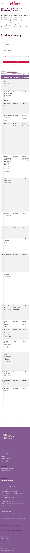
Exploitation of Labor (8, 497)
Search (16, 61)
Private (15, 80)
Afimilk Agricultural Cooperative (8, 333)
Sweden (24, 123)
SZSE (14, 227)
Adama (5, 227)
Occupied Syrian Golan (24, 324)
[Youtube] (7, 543)
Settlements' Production (8, 505)
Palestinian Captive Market (9, 491)
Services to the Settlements (9, 508)
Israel (24, 80)
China (23, 227)
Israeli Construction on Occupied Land (12, 503)
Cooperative (17, 329)
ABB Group (7, 123)
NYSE (14, 125)
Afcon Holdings (7, 275)
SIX (18, 125)
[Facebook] (1, 543)
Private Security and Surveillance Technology (14, 518)
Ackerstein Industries (7, 180)
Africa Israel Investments (7, 345)
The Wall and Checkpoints (9, 516)
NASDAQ (15, 123)
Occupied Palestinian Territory (25, 117)
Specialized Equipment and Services (11, 513)
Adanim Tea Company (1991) (7, 242)
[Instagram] (4, 543)
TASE (14, 273)
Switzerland (25, 125)
